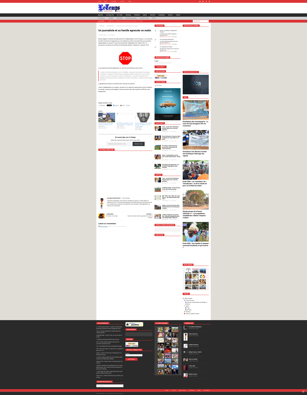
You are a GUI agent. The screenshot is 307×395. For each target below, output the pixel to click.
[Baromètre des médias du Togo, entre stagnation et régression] (125, 117)
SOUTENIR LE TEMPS (144, 18)
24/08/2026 (165, 200)
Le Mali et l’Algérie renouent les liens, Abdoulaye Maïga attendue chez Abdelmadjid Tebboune (170, 216)
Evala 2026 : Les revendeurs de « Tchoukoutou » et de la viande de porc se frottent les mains (195, 184)
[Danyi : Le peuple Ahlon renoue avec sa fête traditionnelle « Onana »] (158, 156)
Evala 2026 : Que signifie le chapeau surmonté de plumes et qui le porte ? (196, 245)
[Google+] (203, 1)
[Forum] (209, 1)
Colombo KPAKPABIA (195, 327)
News (105, 1)
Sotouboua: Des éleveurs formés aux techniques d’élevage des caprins (195, 154)
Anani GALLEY (193, 374)
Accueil (100, 15)
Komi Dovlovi (193, 334)
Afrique (128, 15)
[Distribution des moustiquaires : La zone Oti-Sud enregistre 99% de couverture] (196, 110)
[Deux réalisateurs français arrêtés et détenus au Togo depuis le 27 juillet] (158, 138)
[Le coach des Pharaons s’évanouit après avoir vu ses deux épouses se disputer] (175, 371)
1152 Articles (126, 198)
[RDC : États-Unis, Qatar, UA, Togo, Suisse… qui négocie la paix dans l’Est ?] (158, 197)
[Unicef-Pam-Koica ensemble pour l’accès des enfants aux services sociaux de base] (202, 271)
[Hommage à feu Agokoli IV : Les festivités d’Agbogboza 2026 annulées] (158, 166)
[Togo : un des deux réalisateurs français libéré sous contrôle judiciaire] (158, 128)
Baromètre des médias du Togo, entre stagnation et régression (125, 124)
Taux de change (158, 85)
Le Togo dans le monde (166, 47)
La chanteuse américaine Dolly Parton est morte (107, 339)
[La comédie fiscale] (195, 287)
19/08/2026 (165, 141)
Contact (122, 1)
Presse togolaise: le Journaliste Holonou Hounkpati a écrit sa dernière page (143, 124)
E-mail (157, 61)
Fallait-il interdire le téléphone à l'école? (168, 31)
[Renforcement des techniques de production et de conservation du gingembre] (202, 281)
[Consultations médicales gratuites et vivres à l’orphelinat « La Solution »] (195, 271)
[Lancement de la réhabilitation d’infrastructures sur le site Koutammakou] (188, 281)
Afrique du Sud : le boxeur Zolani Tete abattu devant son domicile (109, 362)
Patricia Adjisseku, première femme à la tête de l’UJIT (105, 124)
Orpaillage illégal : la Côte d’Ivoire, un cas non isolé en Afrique (109, 336)
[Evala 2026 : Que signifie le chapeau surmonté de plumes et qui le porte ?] (196, 232)
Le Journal (113, 1)
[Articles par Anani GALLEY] (185, 376)
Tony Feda (192, 366)
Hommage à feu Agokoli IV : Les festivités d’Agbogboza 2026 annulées (170, 166)
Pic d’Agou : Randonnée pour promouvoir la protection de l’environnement (169, 147)
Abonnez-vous (138, 144)
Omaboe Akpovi (194, 345)
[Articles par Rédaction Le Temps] (185, 354)
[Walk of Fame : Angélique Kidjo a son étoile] (168, 350)
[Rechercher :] (201, 21)
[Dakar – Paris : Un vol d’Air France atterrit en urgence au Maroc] (161, 366)
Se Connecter (101, 18)
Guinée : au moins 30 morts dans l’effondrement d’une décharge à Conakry (170, 207)
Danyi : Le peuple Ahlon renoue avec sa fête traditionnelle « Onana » (171, 157)
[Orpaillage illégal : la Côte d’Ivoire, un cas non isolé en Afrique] (158, 189)
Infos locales (182, 390)
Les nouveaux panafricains (167, 39)
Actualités (110, 15)
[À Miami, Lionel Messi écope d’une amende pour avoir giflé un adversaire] (175, 350)
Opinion (137, 15)
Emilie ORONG (193, 359)
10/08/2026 (165, 160)
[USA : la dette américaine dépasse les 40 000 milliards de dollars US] (175, 361)
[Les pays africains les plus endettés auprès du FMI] (168, 361)
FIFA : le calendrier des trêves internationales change (109, 346)
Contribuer (119, 18)
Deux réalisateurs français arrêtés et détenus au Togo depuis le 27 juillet (171, 138)
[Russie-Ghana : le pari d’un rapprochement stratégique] (168, 371)
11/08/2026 (165, 150)
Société (152, 15)
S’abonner (110, 18)
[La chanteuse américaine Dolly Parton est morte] (161, 334)
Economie (161, 15)
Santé (145, 15)
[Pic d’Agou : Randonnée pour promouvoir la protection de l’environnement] (158, 147)
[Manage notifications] (303, 391)
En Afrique (191, 390)
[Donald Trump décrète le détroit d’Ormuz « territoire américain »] (175, 366)
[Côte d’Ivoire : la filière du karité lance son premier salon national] (161, 350)
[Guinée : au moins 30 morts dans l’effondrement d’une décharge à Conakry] (158, 207)
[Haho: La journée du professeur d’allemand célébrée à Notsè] (202, 287)
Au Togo (119, 15)
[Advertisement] (196, 257)
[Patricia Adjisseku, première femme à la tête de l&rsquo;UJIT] (106, 117)
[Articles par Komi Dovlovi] (185, 340)
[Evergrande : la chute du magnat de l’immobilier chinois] (168, 366)
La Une (99, 1)
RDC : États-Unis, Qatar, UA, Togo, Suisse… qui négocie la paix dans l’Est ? (171, 197)
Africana (158, 175)
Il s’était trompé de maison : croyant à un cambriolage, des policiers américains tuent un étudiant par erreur (109, 327)
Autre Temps (160, 123)
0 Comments (112, 35)
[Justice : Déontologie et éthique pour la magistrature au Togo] (188, 271)
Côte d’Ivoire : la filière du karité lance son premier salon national (109, 376)
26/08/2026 (165, 131)
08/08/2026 (165, 169)
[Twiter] (200, 1)
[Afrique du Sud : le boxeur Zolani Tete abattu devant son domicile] (161, 345)
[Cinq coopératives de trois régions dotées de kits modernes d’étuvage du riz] (195, 281)
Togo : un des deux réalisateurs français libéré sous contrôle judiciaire (170, 128)
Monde (199, 390)
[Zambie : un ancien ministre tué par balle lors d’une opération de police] (161, 361)
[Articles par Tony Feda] (185, 369)
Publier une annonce (131, 18)
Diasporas (206, 390)
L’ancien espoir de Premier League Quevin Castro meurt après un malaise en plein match (109, 372)
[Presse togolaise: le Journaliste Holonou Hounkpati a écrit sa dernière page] (143, 117)
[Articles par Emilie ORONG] (185, 360)
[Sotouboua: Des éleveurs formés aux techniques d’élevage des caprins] (196, 140)
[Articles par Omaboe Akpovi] (185, 347)
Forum (129, 1)
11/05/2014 (103, 35)
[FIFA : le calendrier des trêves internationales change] (175, 334)
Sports (170, 15)
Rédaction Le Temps (166, 36)
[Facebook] (206, 1)
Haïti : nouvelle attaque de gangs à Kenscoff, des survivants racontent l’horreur (107, 342)
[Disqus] (125, 250)
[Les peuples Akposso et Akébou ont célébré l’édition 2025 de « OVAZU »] (195, 276)
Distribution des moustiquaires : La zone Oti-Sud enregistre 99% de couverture (195, 124)
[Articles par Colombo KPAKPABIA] (185, 329)
